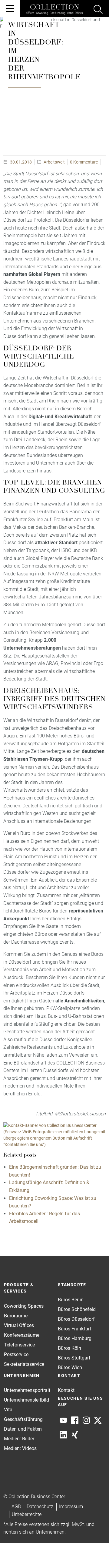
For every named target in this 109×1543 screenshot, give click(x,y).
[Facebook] (74, 1420)
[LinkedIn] (63, 1434)
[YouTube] (63, 1420)
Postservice (16, 1354)
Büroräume (16, 1316)
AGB (16, 1506)
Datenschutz (40, 1506)
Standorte (72, 1284)
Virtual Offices (19, 1325)
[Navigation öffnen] (10, 8)
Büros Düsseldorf (76, 1319)
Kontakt (66, 1390)
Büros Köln (69, 1348)
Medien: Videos (20, 1448)
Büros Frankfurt (74, 1329)
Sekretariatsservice (24, 1364)
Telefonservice (19, 1345)
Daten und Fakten (23, 1429)
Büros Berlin (71, 1300)
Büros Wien (70, 1367)
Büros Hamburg (74, 1338)
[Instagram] (86, 1420)
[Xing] (74, 1434)
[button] (92, 1526)
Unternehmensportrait (27, 1390)
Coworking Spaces (24, 1306)
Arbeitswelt (54, 162)
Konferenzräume (21, 1335)
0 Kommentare (84, 162)
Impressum (71, 1506)
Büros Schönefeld (77, 1309)
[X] (97, 1420)
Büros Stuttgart (74, 1358)
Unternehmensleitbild (26, 1400)
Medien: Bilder (19, 1439)
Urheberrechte (26, 1514)
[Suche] (98, 10)
